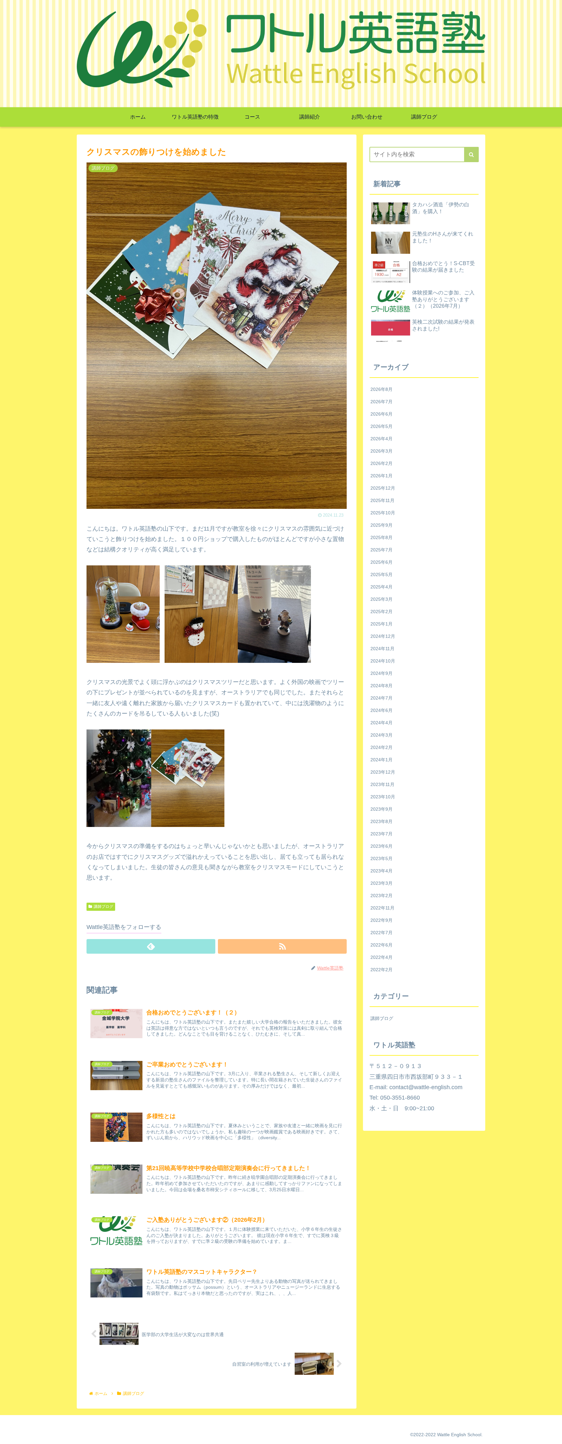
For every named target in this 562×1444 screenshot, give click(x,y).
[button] (471, 154)
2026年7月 (381, 401)
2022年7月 (381, 932)
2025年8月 (381, 537)
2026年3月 (381, 451)
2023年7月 (381, 833)
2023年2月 (381, 895)
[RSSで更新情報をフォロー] (282, 946)
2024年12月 (382, 636)
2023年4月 (381, 870)
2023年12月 (382, 772)
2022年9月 (381, 920)
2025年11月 (382, 500)
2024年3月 (381, 735)
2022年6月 (381, 945)
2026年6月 (381, 414)
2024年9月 (381, 673)
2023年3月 (381, 883)
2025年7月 (381, 549)
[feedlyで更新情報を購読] (151, 946)
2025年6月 (381, 562)
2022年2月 (381, 969)
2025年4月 (381, 586)
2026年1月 (381, 475)
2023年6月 (381, 846)
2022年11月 (382, 907)
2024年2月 (381, 747)
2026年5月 (381, 426)
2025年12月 (382, 488)
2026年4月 (381, 438)
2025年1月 (381, 623)
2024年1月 (381, 759)
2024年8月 (381, 685)
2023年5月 (381, 858)
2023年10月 (382, 796)
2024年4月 (381, 722)
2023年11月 (382, 784)
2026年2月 (381, 463)
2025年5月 (381, 574)
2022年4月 (381, 957)
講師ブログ (103, 906)
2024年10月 (382, 661)
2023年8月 (381, 821)
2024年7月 (381, 698)
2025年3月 (381, 599)
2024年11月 (382, 648)
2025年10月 (382, 512)
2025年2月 (381, 611)
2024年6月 (381, 710)
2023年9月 (381, 809)
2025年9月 (381, 525)
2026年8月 (381, 389)
